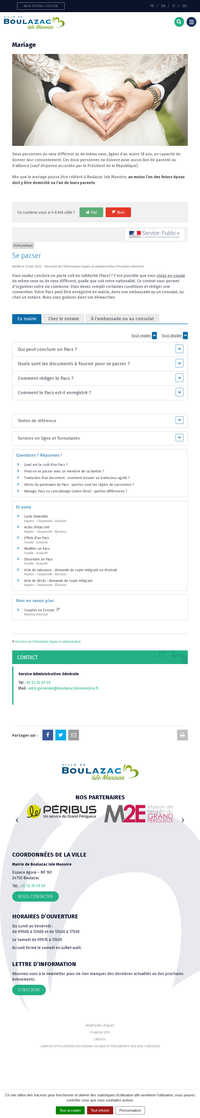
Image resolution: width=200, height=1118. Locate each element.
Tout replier (141, 335)
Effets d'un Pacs (36, 538)
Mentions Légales (100, 1025)
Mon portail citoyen (41, 6)
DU (185, 6)
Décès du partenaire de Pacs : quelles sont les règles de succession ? (79, 485)
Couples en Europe (39, 610)
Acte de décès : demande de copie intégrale (58, 581)
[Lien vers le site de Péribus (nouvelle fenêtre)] (61, 811)
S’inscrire (29, 990)
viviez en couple (171, 275)
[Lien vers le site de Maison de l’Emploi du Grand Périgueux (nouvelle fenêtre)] (138, 813)
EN (163, 6)
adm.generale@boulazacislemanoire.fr (64, 688)
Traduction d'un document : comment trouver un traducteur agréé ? (77, 478)
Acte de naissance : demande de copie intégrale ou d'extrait (70, 570)
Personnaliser (130, 1110)
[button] (100, 349)
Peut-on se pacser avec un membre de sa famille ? (64, 471)
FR (152, 6)
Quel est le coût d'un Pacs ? (46, 465)
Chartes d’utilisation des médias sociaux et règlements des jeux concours (100, 1046)
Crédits (100, 1039)
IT (174, 6)
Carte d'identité (36, 517)
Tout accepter (70, 1110)
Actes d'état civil (37, 527)
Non (121, 212)
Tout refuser (100, 1110)
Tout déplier (172, 335)
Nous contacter (35, 896)
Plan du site (100, 1032)
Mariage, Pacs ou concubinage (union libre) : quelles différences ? (75, 491)
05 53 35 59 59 (38, 682)
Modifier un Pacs (37, 549)
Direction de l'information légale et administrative (48, 641)
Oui (94, 212)
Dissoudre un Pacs (38, 559)
